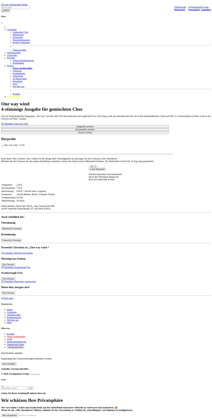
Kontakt (16, 94)
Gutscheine (18, 76)
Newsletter (17, 81)
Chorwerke (12, 55)
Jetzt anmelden (8, 364)
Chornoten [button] (12, 29)
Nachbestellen (13, 96)
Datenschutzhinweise (16, 342)
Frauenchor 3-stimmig (11, 240)
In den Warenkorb (97, 169)
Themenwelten (19, 50)
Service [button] (10, 65)
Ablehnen (22, 415)
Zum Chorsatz (8, 264)
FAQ (15, 84)
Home (10, 309)
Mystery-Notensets (21, 42)
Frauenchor (18, 37)
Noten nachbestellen (16, 336)
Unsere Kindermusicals (23, 60)
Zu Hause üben (20, 78)
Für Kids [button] (11, 58)
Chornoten (12, 312)
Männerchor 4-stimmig (11, 229)
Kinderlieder (18, 63)
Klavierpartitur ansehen (85, 129)
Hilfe (9, 322)
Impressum (35, 374)
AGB (9, 339)
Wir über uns (18, 86)
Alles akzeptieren (9, 415)
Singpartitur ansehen (85, 126)
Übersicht (17, 71)
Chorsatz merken (85, 133)
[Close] (2, 22)
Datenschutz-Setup (15, 344)
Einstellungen (31, 415)
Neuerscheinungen (21, 40)
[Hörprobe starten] (2, 145)
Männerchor (18, 35)
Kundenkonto (19, 73)
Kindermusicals (14, 317)
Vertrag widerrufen (15, 347)
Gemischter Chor (20, 32)
